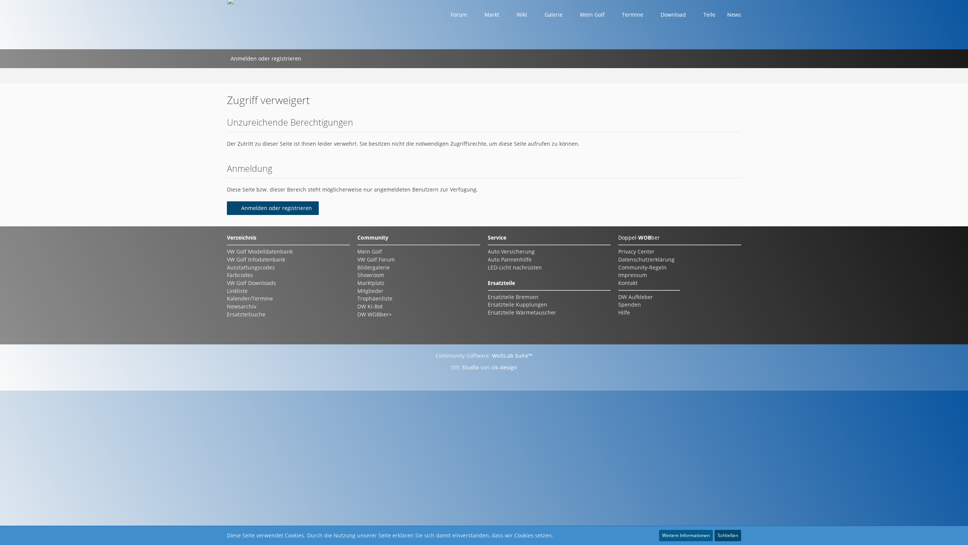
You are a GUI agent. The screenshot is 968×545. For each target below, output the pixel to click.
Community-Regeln (642, 267)
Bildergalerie (373, 267)
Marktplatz (371, 283)
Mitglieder (370, 290)
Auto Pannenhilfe (510, 259)
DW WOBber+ (374, 314)
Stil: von (484, 367)
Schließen (728, 535)
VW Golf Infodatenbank (256, 259)
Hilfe (624, 312)
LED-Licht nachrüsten (515, 267)
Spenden (629, 304)
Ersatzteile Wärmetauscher (522, 312)
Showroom (370, 275)
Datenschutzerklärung (646, 259)
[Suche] (315, 58)
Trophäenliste (374, 298)
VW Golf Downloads (251, 283)
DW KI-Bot (370, 306)
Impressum (632, 275)
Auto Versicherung (511, 251)
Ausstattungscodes (251, 267)
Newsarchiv (241, 306)
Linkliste (237, 290)
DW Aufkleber (635, 297)
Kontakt (628, 283)
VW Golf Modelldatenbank (260, 251)
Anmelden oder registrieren (266, 58)
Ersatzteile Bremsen (513, 297)
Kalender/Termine (250, 298)
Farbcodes (240, 275)
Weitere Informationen (686, 535)
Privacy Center (636, 251)
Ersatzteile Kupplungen (517, 304)
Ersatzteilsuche (246, 314)
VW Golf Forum (376, 259)
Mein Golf (369, 251)
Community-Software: (484, 355)
